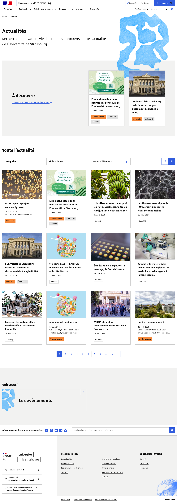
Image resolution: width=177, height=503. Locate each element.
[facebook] (47, 430)
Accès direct (140, 9)
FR (163, 9)
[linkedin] (61, 430)
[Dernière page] (117, 354)
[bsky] (65, 430)
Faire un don (162, 3)
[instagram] (51, 430)
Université (94, 9)
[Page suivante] (112, 354)
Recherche (23, 9)
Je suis (154, 9)
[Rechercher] (172, 9)
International (78, 9)
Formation (8, 9)
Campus (62, 9)
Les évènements (35, 401)
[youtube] (56, 430)
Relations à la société (43, 9)
